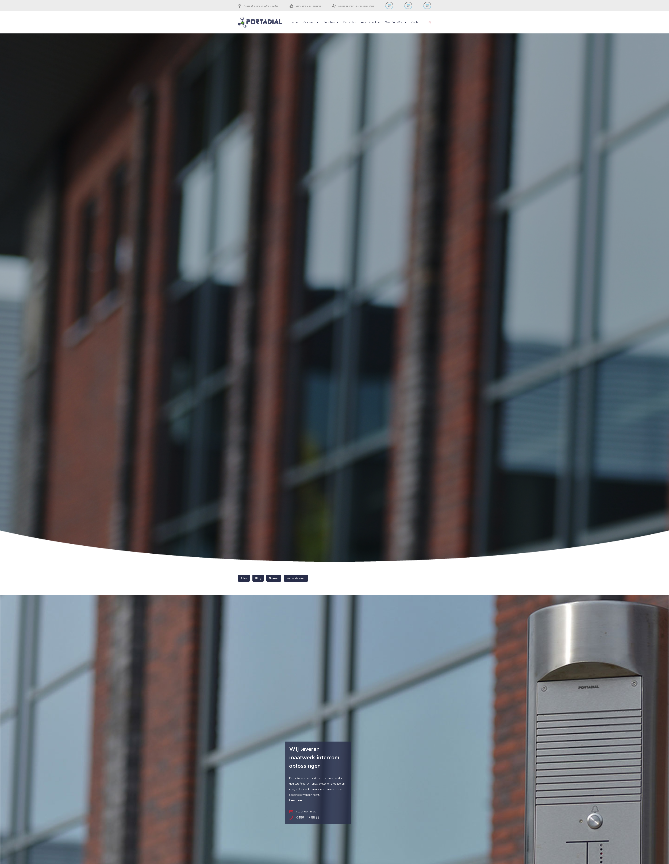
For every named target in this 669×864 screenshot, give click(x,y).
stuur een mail (306, 811)
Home (294, 22)
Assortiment (368, 22)
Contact (416, 22)
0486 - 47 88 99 (308, 817)
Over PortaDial (394, 22)
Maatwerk (309, 22)
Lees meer (295, 800)
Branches (329, 22)
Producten (349, 22)
